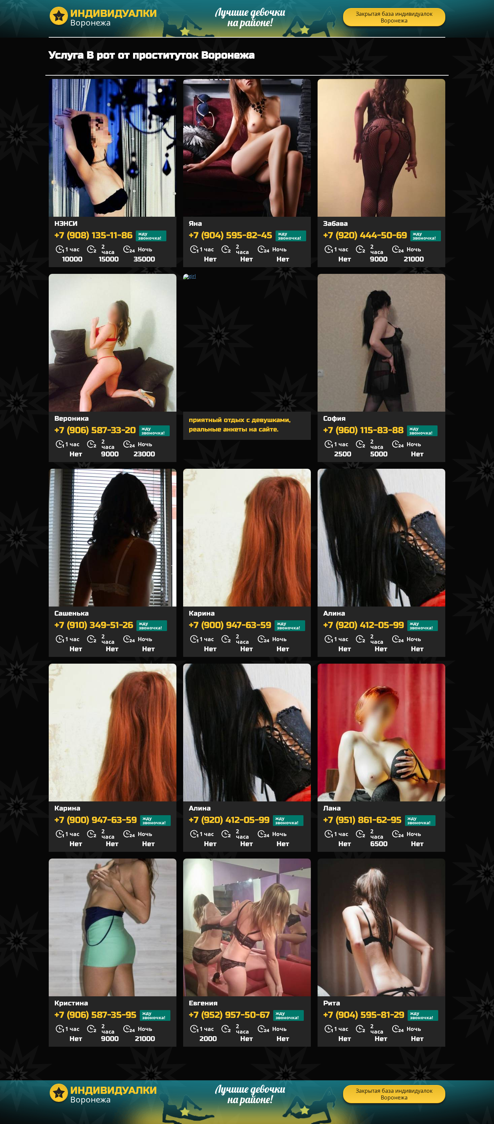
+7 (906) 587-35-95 (109, 1015)
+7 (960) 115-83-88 (378, 430)
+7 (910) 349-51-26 (108, 625)
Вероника (71, 418)
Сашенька (71, 613)
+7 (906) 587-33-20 (109, 430)
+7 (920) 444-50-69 (379, 236)
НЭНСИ (66, 223)
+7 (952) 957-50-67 (244, 1015)
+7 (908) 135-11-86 (107, 236)
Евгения (203, 1003)
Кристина (71, 1003)
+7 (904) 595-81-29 (378, 1015)
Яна (195, 223)
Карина (202, 613)
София (334, 418)
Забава (335, 223)
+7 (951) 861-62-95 (376, 820)
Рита (331, 1003)
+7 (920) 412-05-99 (378, 625)
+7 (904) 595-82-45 (245, 236)
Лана (332, 808)
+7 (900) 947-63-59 (244, 625)
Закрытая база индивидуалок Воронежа (394, 17)
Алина (334, 613)
